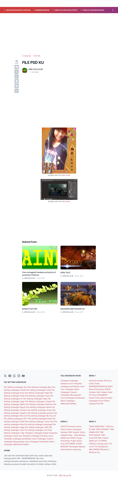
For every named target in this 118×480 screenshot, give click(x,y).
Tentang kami (102, 443)
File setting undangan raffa (37, 427)
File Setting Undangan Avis (16, 387)
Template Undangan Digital (37, 433)
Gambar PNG (67, 432)
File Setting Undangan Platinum (39, 404)
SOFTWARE (70, 443)
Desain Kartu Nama (97, 398)
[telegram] (17, 81)
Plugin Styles (76, 441)
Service (69, 449)
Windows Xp (94, 452)
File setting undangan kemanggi (38, 424)
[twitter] (17, 72)
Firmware (71, 426)
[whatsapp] (17, 76)
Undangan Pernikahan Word (42, 441)
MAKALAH (65, 438)
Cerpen (104, 392)
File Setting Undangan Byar (40, 387)
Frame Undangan (73, 429)
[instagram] (18, 376)
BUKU (110, 386)
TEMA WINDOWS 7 (97, 426)
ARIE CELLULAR (65, 475)
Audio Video (94, 383)
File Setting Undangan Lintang (38, 401)
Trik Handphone (101, 446)
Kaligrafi (64, 435)
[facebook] (17, 67)
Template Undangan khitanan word (37, 436)
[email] (17, 91)
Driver (101, 401)
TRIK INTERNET (103, 429)
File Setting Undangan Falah (37, 393)
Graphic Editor (79, 432)
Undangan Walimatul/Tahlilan (16, 444)
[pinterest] (17, 86)
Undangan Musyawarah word (17, 441)
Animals (100, 380)
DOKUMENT (102, 395)
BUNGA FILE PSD (29, 309)
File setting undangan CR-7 (16, 418)
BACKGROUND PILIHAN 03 (72, 309)
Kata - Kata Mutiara (76, 435)
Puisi (63, 443)
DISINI (67, 175)
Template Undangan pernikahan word (20, 439)
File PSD (99, 403)
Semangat (73, 446)
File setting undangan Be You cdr (41, 416)
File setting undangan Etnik (40, 418)
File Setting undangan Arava (39, 410)
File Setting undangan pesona (41, 413)
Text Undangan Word (70, 389)
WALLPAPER (94, 449)
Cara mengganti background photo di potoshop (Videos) (39, 273)
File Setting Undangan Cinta (38, 390)
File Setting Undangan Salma (39, 407)
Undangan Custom (45, 439)
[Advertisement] (59, 34)
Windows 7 (105, 449)
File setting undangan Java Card (39, 421)
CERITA (107, 389)
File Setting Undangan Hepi (35, 398)
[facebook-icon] (9, 376)
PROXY (73, 438)
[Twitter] (5, 376)
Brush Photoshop (96, 389)
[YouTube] (23, 376)
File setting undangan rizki (36, 430)
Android (92, 380)
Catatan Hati (95, 392)
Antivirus (107, 380)
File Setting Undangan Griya (37, 396)
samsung (77, 449)
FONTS (64, 426)
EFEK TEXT (65, 272)
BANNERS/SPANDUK (98, 386)
